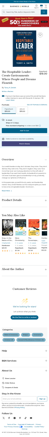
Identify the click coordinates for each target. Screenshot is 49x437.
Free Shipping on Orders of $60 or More (24, 1)
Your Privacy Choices (11, 417)
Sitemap (24, 419)
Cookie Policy (39, 417)
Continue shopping (24, 48)
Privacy (38, 415)
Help (4, 341)
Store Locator (10, 369)
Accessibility (28, 417)
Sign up (42, 389)
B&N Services (9, 351)
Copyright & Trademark (26, 415)
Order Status (10, 373)
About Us (7, 361)
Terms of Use (11, 415)
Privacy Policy (20, 398)
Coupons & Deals (11, 378)
